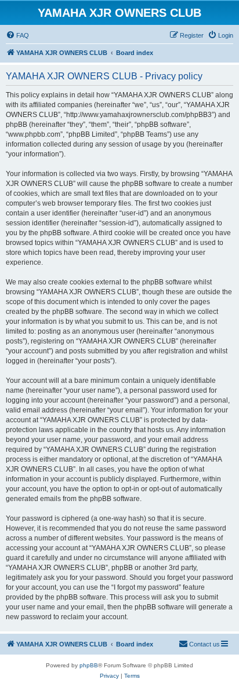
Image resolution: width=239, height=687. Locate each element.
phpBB (88, 665)
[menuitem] (17, 35)
